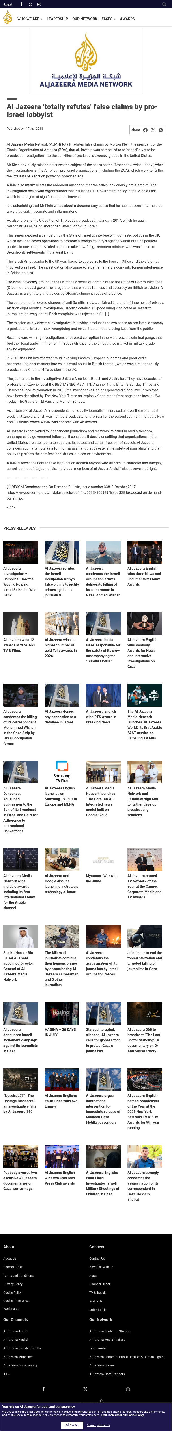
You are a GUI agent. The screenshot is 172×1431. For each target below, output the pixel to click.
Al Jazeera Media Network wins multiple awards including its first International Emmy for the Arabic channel (19, 892)
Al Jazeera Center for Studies (109, 1331)
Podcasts (96, 1301)
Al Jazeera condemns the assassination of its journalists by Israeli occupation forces (102, 963)
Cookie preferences (16, 1300)
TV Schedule (97, 1292)
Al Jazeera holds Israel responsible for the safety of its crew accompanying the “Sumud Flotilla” (103, 650)
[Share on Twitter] (153, 129)
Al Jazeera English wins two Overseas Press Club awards (60, 1178)
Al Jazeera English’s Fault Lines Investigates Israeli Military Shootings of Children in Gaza (102, 1183)
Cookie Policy (12, 1292)
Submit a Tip (98, 1310)
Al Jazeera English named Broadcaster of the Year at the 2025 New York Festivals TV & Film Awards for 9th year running (143, 1112)
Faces (107, 19)
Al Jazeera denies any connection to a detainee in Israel (60, 716)
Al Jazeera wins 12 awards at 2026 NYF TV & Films (19, 645)
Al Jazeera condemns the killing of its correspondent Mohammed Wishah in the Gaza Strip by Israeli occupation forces (20, 727)
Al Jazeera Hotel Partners (107, 1374)
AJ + (6, 1374)
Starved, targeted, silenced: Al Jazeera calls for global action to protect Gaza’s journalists (103, 1040)
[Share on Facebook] (145, 129)
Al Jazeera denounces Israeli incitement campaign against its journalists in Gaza (20, 1040)
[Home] (9, 17)
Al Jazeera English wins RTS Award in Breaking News (101, 716)
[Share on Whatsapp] (161, 129)
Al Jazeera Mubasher (18, 1357)
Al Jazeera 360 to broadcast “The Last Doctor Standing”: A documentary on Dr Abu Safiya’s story (143, 1040)
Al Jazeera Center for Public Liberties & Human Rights (126, 1357)
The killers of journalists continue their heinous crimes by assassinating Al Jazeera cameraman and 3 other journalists (61, 969)
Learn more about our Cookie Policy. (122, 1415)
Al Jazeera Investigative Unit (23, 1348)
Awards (127, 19)
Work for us (11, 1308)
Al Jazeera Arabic (15, 1331)
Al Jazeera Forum (101, 1365)
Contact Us (97, 1258)
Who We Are (28, 19)
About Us (9, 1258)
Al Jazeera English (16, 1339)
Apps (93, 1275)
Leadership (57, 19)
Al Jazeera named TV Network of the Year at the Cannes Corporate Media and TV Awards (144, 886)
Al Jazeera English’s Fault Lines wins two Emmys (61, 1101)
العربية (7, 4)
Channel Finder (99, 1284)
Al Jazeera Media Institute (107, 1339)
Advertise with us (101, 1267)
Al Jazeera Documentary (20, 1365)
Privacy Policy (13, 1284)
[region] (86, 1416)
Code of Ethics (13, 1267)
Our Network (84, 19)
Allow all (72, 1425)
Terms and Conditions (18, 1275)
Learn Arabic (98, 1348)
